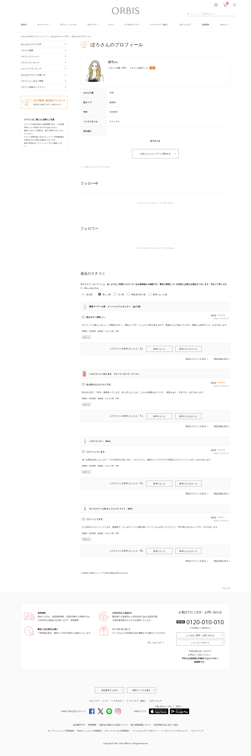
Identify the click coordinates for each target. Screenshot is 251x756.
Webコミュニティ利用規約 (89, 730)
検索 (189, 13)
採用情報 (92, 724)
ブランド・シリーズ (67, 24)
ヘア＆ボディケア (131, 24)
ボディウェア (185, 24)
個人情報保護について (141, 724)
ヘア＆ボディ (117, 700)
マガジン (223, 24)
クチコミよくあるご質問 (32, 81)
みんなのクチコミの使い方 (33, 74)
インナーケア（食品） (159, 24)
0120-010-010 (205, 622)
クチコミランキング (30, 62)
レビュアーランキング (31, 68)
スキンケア (92, 24)
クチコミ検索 (27, 50)
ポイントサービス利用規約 (117, 730)
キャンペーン (43, 24)
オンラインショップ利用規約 (61, 730)
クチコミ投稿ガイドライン (33, 87)
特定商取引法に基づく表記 (166, 724)
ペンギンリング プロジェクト (174, 730)
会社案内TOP (79, 724)
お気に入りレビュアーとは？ (97, 166)
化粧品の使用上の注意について (113, 724)
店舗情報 (205, 24)
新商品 (24, 24)
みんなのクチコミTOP (31, 44)
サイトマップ (197, 730)
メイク (110, 24)
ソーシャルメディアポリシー (145, 730)
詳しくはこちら (92, 287)
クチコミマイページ (30, 56)
